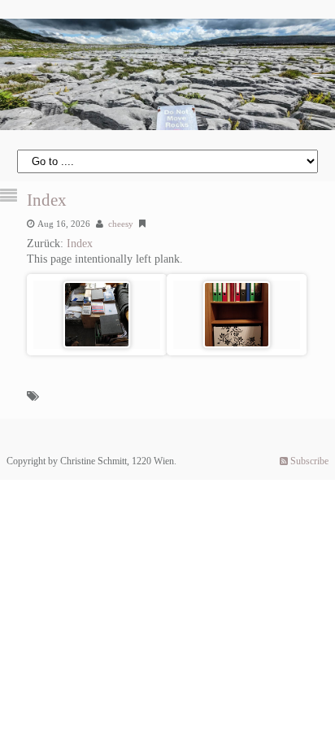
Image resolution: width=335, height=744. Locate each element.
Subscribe (308, 461)
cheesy (120, 223)
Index (47, 200)
